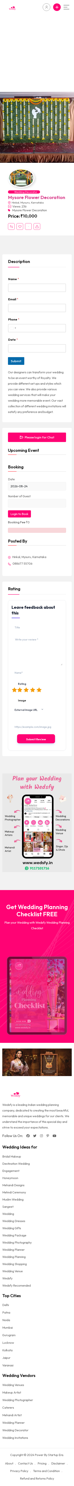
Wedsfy (7, 1278)
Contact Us (25, 1463)
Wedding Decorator (25, 191)
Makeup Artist (11, 1392)
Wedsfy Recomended (16, 1285)
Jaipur (6, 1358)
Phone (13, 319)
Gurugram (9, 1335)
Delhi (5, 1305)
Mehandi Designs (13, 1185)
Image (22, 700)
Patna (6, 1312)
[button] (67, 128)
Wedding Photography (17, 1242)
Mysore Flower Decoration (29, 210)
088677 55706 (22, 563)
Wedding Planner (13, 1250)
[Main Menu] (66, 7)
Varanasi (7, 1365)
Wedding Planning (14, 1257)
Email (13, 299)
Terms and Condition (46, 1471)
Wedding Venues (13, 1385)
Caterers (8, 1407)
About (9, 1463)
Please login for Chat (39, 437)
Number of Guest (19, 496)
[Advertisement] (37, 53)
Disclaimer (58, 1463)
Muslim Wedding (13, 1199)
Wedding (8, 1214)
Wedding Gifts (11, 1228)
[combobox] (12, 328)
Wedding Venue (12, 1271)
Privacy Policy (19, 1471)
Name (13, 279)
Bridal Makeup (11, 1156)
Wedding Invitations (15, 1438)
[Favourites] (20, 226)
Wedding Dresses (13, 1221)
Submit (16, 361)
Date (13, 339)
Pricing (42, 1463)
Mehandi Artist (12, 1415)
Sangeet (7, 1206)
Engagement (10, 1171)
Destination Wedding (16, 1163)
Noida (6, 1320)
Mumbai (7, 1327)
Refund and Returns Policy (37, 1478)
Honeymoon (10, 1178)
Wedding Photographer (17, 1400)
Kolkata (7, 1350)
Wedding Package (14, 1235)
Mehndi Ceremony (14, 1192)
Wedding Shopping (14, 1264)
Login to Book (19, 514)
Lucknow (8, 1343)
